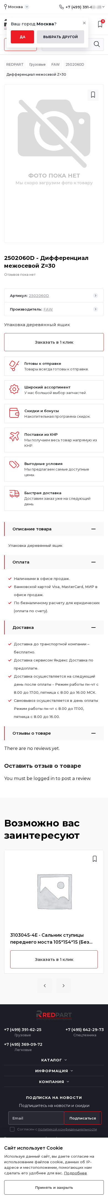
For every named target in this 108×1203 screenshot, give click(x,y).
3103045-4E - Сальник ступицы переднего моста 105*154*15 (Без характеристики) (49, 939)
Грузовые (37, 64)
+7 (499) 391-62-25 (83, 7)
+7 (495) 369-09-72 (23, 1044)
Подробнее (75, 1173)
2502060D (75, 64)
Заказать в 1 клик (54, 342)
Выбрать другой (60, 37)
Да (22, 37)
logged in (44, 778)
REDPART (15, 64)
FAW (56, 64)
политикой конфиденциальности (67, 1129)
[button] (44, 985)
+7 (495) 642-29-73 (85, 1029)
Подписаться (83, 1118)
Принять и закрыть (54, 1187)
